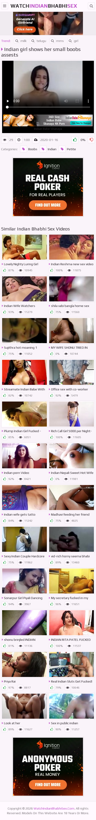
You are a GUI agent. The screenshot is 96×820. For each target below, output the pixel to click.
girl (76, 41)
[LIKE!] (74, 139)
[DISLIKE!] (91, 139)
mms (60, 41)
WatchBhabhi (43, 6)
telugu (41, 41)
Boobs (32, 149)
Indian (52, 149)
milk (24, 41)
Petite (71, 149)
